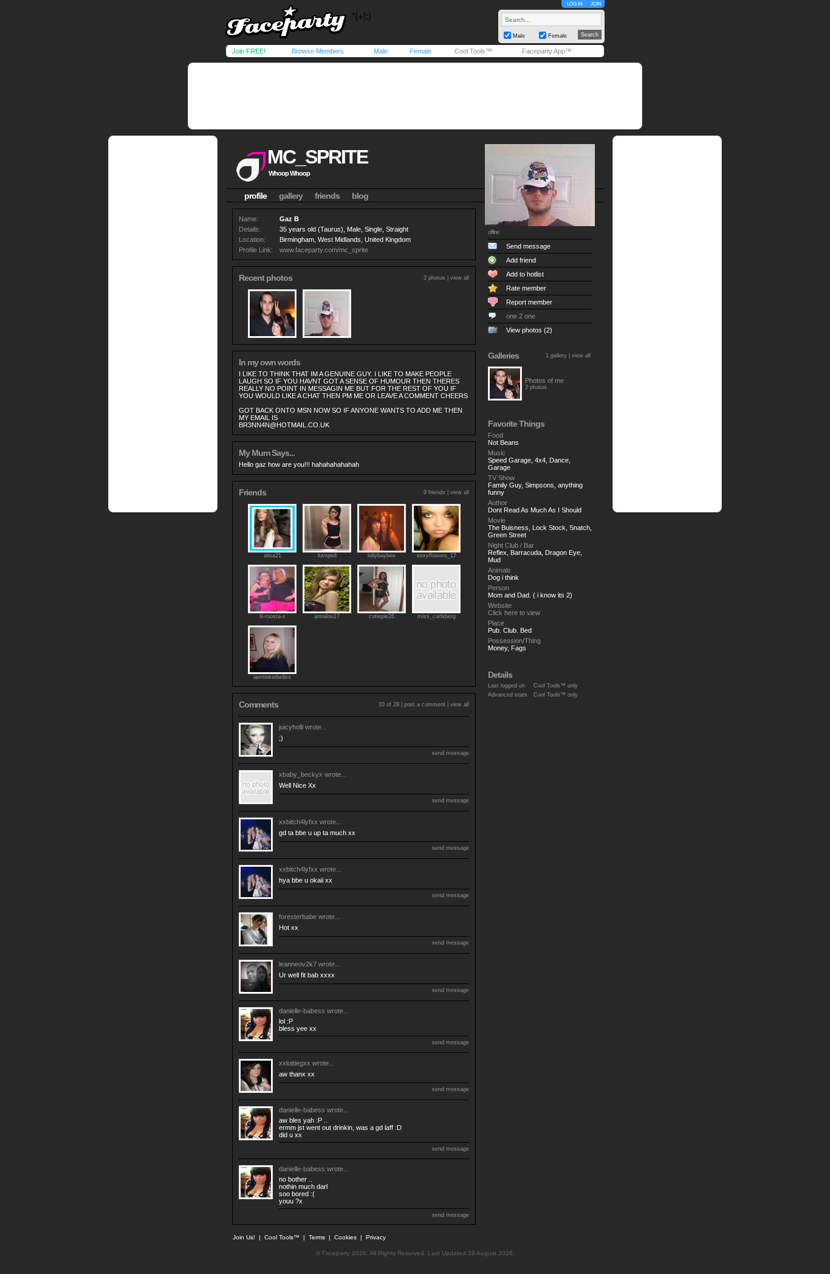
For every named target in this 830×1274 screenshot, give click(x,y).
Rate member (526, 288)
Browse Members (318, 51)
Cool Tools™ (473, 51)
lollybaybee (382, 556)
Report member (529, 302)
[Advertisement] (415, 96)
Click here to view (514, 612)
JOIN (596, 4)
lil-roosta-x (272, 616)
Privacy (376, 1237)
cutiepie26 (381, 616)
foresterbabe (298, 916)
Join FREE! (249, 51)
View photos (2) (529, 330)
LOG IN (575, 4)
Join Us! (244, 1237)
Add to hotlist (525, 274)
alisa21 (272, 556)
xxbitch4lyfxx (298, 821)
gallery (291, 196)
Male (381, 51)
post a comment (424, 704)
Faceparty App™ (547, 51)
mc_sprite (317, 157)
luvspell (327, 556)
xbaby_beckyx (301, 774)
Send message (528, 246)
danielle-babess (302, 1010)
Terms (317, 1237)
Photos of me (544, 380)
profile (255, 196)
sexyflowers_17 (436, 556)
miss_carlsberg (436, 616)
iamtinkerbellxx (272, 677)
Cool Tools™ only (555, 686)
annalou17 (327, 616)
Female (420, 51)
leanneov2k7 (298, 964)
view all (459, 278)
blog (360, 196)
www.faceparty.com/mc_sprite (324, 249)
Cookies (345, 1237)
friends (327, 196)
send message (450, 753)
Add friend (521, 260)
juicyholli (291, 727)
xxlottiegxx (294, 1063)
